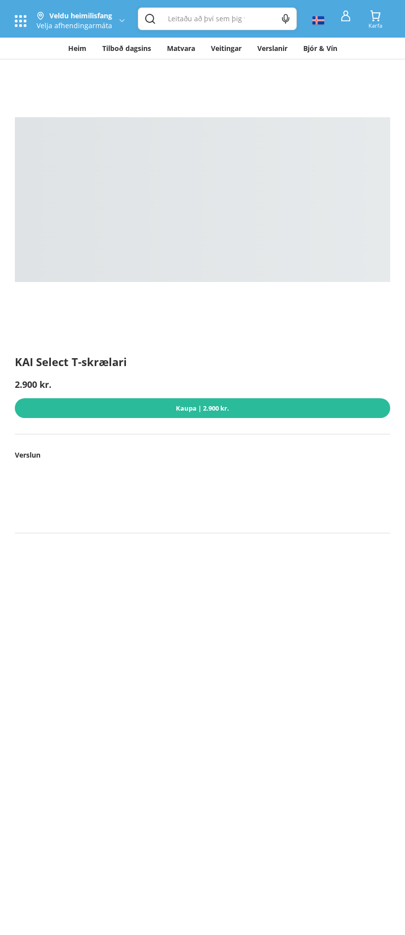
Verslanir (272, 48)
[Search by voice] (285, 19)
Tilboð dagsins (126, 48)
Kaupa (202, 408)
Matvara (181, 48)
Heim (77, 48)
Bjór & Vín (320, 48)
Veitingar (226, 48)
